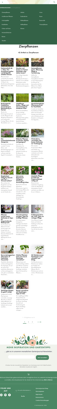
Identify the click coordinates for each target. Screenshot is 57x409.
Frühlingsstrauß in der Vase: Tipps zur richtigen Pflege (37, 216)
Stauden (4, 40)
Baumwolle (42, 20)
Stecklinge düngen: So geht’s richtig (7, 291)
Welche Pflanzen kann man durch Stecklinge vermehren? (21, 257)
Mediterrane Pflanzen (7, 16)
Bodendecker (23, 16)
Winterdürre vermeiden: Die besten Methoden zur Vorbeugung (37, 141)
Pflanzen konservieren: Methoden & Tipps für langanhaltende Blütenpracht (7, 219)
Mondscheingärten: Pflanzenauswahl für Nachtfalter (37, 105)
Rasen (40, 16)
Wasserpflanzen (43, 24)
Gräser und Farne (6, 28)
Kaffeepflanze (24, 24)
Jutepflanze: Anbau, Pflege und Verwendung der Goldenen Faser (22, 106)
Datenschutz (40, 397)
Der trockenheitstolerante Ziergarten (8, 140)
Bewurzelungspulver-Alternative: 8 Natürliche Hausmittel (8, 257)
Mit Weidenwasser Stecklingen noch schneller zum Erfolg (37, 257)
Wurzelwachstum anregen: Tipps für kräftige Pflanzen (22, 216)
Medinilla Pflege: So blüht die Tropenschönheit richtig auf (36, 178)
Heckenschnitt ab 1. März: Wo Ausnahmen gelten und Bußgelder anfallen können (7, 71)
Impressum (39, 394)
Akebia (22, 12)
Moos (40, 12)
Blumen (22, 28)
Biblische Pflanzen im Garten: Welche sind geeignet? (22, 140)
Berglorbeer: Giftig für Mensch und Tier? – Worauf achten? (6, 178)
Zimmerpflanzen (6, 12)
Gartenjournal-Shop (42, 388)
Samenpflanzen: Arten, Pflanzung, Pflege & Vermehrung (37, 70)
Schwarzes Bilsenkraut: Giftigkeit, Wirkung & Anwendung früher (22, 179)
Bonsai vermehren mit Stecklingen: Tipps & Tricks (22, 292)
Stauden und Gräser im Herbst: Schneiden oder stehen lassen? (22, 70)
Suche (23, 396)
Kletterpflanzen (24, 20)
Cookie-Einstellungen (42, 400)
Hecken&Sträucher (6, 32)
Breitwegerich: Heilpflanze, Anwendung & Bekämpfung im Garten (6, 107)
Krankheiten (5, 24)
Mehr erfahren (48, 380)
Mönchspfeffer (5, 20)
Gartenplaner (40, 391)
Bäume (3, 36)
